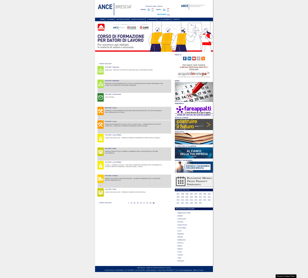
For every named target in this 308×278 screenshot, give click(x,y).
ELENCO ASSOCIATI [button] (138, 19)
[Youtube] (194, 58)
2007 (187, 197)
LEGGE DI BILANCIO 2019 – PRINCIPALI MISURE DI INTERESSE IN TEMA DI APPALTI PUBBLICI (132, 137)
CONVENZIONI (152, 19)
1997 (178, 194)
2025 (195, 203)
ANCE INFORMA (109, 97)
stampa (179, 246)
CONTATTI (176, 19)
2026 (200, 203)
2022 (182, 203)
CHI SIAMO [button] (110, 19)
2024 (191, 203)
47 (144, 203)
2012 (209, 197)
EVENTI (177, 81)
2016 (191, 200)
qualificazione (181, 240)
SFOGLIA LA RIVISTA (181, 117)
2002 (200, 194)
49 (150, 203)
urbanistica (180, 261)
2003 (204, 194)
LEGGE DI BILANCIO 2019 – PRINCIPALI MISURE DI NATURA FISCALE (125, 192)
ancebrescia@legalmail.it (185, 270)
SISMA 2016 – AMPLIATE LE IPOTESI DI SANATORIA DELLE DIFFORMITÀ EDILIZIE (129, 70)
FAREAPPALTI (179, 103)
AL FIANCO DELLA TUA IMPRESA (185, 146)
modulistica (180, 234)
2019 (204, 200)
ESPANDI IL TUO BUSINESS (183, 160)
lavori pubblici (181, 228)
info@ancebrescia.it (151, 270)
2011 (204, 197)
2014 (182, 200)
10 (131, 203)
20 (134, 203)
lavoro (179, 231)
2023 (187, 203)
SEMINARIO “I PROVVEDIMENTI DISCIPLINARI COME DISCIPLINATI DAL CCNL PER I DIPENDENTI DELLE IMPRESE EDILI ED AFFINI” (133, 111)
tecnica (179, 252)
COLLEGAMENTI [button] (165, 19)
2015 (187, 200)
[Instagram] (198, 58)
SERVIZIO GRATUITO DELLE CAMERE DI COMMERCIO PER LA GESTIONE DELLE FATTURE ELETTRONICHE (131, 152)
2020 (209, 200)
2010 (200, 197)
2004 (209, 194)
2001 (195, 194)
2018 (200, 200)
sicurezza (180, 243)
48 (147, 203)
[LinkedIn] (189, 58)
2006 (182, 197)
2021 (178, 203)
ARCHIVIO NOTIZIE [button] (122, 19)
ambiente (180, 216)
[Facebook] (185, 58)
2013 (178, 200)
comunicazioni (181, 219)
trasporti (180, 255)
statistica (180, 249)
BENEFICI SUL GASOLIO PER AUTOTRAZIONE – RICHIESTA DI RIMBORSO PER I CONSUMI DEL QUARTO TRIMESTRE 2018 (133, 179)
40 (141, 203)
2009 (195, 197)
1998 (182, 194)
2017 (195, 200)
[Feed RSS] (203, 58)
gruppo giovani (182, 225)
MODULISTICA (179, 132)
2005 (178, 197)
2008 (191, 197)
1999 (187, 194)
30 (138, 203)
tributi (179, 258)
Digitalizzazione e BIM (183, 213)
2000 (191, 194)
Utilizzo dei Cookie (198, 270)
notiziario (180, 237)
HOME (102, 19)
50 (153, 203)
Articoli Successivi (105, 63)
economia (180, 222)
